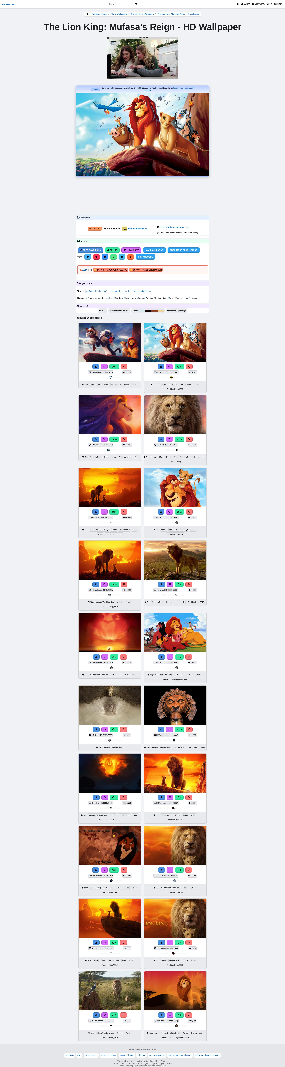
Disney (104, 298)
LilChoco (118, 880)
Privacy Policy (91, 1055)
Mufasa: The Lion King (168, 457)
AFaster (183, 1025)
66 (115, 367)
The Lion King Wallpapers (142, 14)
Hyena (133, 298)
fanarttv (183, 522)
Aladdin (193, 298)
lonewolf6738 (183, 740)
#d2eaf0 (141, 311)
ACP (84, 270)
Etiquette (141, 1055)
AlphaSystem (117, 450)
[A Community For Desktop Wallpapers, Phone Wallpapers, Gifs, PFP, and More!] (87, 14)
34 (115, 439)
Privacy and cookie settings (207, 1055)
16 (180, 439)
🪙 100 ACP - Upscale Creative (110, 270)
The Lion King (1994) (141, 291)
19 (115, 512)
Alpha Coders (8, 4)
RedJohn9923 (182, 808)
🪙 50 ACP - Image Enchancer (146, 270)
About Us (70, 1055)
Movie (134, 384)
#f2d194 (161, 311)
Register (278, 4)
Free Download (91, 250)
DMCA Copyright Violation (180, 1055)
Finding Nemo (93, 298)
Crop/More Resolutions (183, 250)
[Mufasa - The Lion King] (175, 1010)
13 (115, 870)
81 (180, 367)
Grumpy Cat (116, 384)
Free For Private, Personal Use (174, 227)
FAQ (79, 1055)
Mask (203, 747)
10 (180, 729)
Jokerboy (117, 377)
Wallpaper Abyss (99, 14)
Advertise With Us (157, 1055)
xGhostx (117, 522)
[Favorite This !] (170, 1015)
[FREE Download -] (161, 1015)
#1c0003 (148, 311)
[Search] (136, 4)
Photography (192, 747)
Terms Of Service (108, 1055)
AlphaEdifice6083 (137, 228)
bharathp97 (117, 595)
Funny (126, 384)
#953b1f (154, 311)
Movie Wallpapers (119, 14)
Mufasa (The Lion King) (96, 291)
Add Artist (95, 229)
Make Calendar (154, 250)
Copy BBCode (145, 257)
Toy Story (119, 298)
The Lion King (116, 291)
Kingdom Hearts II (182, 1038)
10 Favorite (132, 250)
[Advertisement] (142, 195)
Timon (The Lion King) (178, 298)
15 (180, 512)
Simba (140, 298)
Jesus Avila (117, 740)
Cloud (135, 815)
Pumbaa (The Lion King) (156, 298)
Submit (246, 4)
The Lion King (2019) (113, 534)
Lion (111, 298)
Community (259, 4)
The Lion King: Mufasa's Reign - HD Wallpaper (178, 14)
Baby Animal (125, 530)
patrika (182, 450)
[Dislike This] (188, 1015)
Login (269, 4)
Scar (126, 298)
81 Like (113, 250)
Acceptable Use (127, 1055)
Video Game (167, 1038)
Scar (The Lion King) (163, 675)
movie (127, 291)
